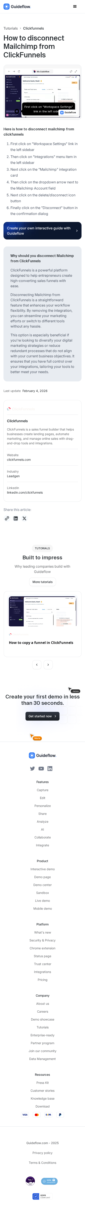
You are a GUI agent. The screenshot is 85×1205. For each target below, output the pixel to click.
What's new (42, 932)
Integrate (42, 845)
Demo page (42, 877)
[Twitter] (32, 768)
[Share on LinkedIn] (15, 518)
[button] (75, 6)
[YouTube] (41, 768)
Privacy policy (42, 1153)
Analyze (42, 821)
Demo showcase (42, 1019)
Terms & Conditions (42, 1162)
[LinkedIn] (50, 768)
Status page (42, 956)
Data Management (42, 1059)
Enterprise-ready (42, 1035)
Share (42, 813)
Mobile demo (42, 908)
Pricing (43, 980)
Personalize (42, 806)
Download (43, 1106)
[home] (17, 7)
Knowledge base (42, 1098)
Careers (42, 1011)
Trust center (42, 964)
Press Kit (42, 1082)
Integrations (42, 972)
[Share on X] (24, 518)
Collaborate (42, 837)
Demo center (42, 885)
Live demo (42, 900)
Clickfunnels (33, 28)
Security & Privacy (42, 940)
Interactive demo (43, 869)
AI (42, 829)
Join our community (42, 1051)
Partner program (42, 1043)
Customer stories (42, 1090)
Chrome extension (42, 948)
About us (42, 1003)
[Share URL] (6, 518)
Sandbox (42, 893)
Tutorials (10, 28)
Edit (42, 798)
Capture (42, 790)
